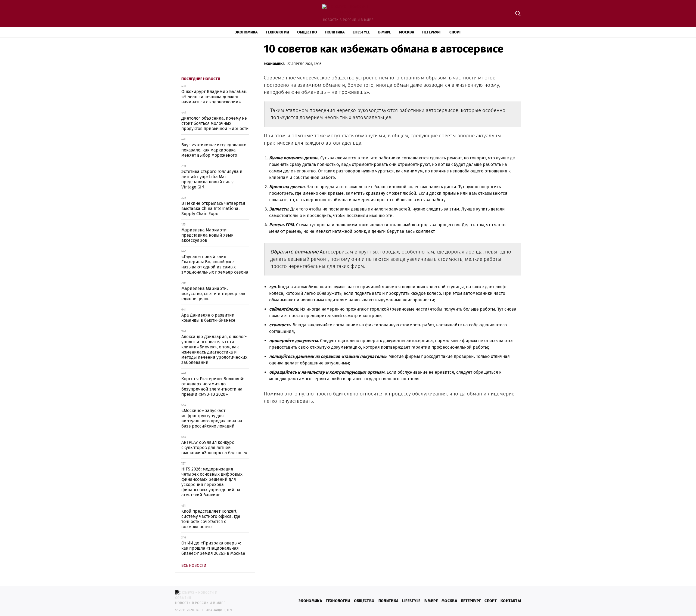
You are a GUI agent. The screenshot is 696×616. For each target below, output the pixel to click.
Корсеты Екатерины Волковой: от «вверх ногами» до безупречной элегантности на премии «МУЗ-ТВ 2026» (212, 386)
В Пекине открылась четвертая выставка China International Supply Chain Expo (213, 208)
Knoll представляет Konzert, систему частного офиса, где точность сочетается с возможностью (210, 519)
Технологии (277, 32)
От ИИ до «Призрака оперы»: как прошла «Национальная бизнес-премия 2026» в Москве (213, 548)
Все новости (193, 565)
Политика (334, 32)
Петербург (431, 32)
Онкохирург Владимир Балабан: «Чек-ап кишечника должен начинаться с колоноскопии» (214, 96)
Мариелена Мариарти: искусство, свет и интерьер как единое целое (213, 293)
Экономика (246, 32)
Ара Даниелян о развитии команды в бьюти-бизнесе (208, 317)
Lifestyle (361, 32)
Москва (406, 32)
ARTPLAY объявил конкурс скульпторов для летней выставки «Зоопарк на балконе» (214, 447)
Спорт (455, 32)
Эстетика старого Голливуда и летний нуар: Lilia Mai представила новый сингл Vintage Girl (212, 179)
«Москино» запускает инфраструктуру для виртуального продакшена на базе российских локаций (211, 418)
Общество (307, 32)
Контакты (511, 601)
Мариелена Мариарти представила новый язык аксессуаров (207, 235)
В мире (384, 32)
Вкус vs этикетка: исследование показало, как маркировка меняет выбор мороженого (213, 150)
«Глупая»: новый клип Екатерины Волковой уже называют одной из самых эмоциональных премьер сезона (214, 264)
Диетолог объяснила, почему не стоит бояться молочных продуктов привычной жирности (215, 123)
